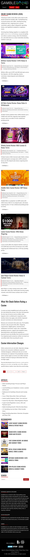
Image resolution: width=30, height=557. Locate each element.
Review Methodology (10, 550)
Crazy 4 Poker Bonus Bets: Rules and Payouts (14, 396)
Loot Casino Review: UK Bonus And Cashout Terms (18, 441)
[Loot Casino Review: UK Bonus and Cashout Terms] (4, 442)
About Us (3, 550)
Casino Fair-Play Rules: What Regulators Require (15, 400)
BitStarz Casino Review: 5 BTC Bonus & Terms (14, 61)
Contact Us (17, 552)
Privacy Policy (22, 550)
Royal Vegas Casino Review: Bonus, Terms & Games (17, 450)
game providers (7, 364)
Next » (23, 371)
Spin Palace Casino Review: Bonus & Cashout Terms (13, 276)
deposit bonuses (16, 362)
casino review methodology (11, 34)
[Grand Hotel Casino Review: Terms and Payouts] (4, 434)
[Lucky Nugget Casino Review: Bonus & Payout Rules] (4, 425)
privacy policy (18, 532)
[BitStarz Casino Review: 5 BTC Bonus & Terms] (15, 50)
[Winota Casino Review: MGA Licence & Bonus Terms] (15, 135)
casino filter (21, 364)
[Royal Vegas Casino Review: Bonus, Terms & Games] (4, 451)
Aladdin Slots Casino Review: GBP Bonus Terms (14, 188)
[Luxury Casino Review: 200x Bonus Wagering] (15, 221)
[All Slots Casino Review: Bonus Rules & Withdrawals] (15, 93)
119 (18, 371)
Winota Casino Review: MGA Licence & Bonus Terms (13, 146)
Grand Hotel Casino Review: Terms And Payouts (18, 433)
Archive (16, 550)
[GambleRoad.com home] (14, 3)
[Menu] (27, 7)
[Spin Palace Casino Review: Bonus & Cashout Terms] (15, 265)
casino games (24, 362)
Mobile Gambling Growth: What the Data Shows (14, 407)
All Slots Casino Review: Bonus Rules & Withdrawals (14, 104)
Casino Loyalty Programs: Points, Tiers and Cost (14, 398)
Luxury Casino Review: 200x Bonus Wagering (12, 232)
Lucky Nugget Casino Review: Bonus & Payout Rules (18, 424)
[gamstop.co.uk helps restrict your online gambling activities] (13, 547)
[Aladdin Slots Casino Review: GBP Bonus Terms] (15, 178)
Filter (17, 7)
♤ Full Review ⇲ (4, 81)
